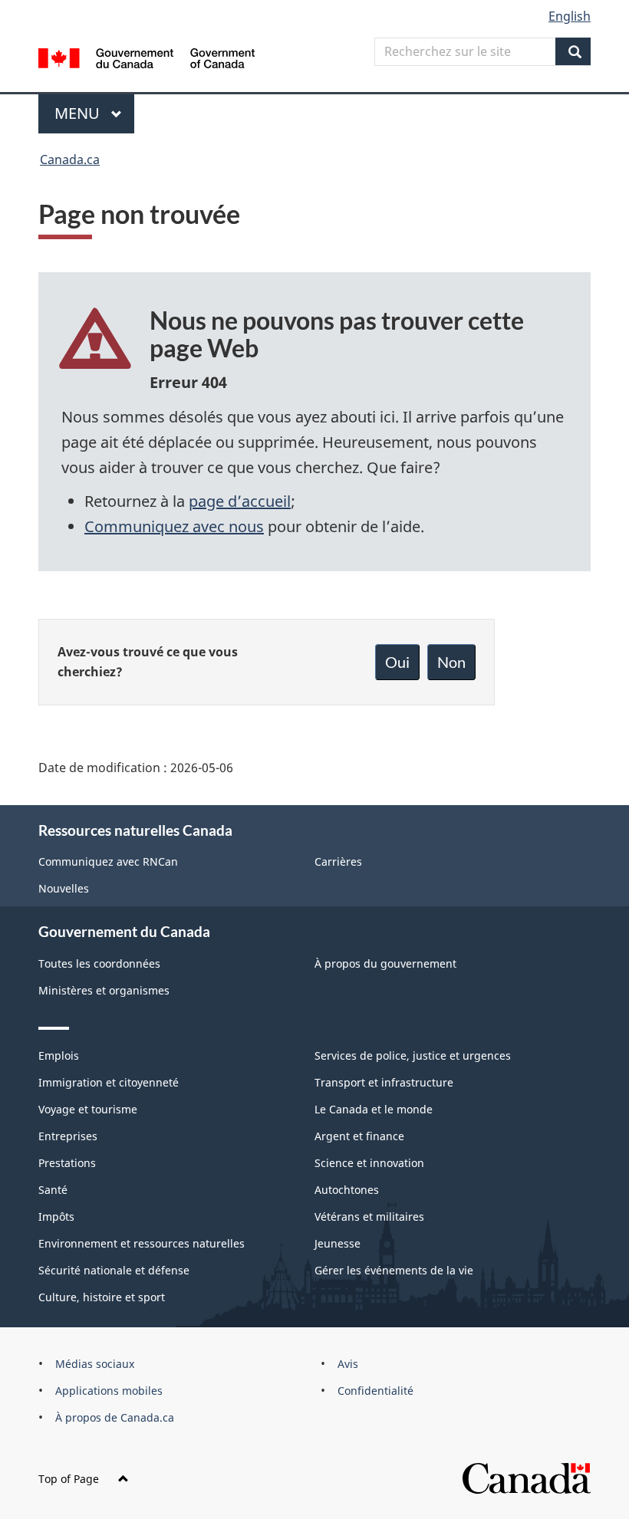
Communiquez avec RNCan (108, 861)
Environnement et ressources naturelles (141, 1243)
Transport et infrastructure (383, 1082)
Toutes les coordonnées (99, 963)
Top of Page (68, 1478)
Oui (397, 662)
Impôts (56, 1216)
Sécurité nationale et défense (113, 1270)
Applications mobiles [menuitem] (109, 1390)
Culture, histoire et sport (101, 1297)
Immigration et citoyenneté (108, 1082)
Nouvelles (63, 888)
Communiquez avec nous (174, 526)
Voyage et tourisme (87, 1109)
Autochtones (346, 1189)
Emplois (58, 1055)
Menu (94, 113)
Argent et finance (359, 1136)
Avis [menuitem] (348, 1363)
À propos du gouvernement (385, 963)
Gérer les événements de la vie (393, 1270)
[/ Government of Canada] (146, 57)
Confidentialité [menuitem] (375, 1390)
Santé (53, 1189)
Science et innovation (369, 1163)
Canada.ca (70, 159)
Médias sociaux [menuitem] (94, 1363)
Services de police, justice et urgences (412, 1055)
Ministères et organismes (104, 990)
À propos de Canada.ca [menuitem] (114, 1417)
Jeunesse (337, 1243)
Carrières (338, 861)
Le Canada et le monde (373, 1109)
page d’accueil (240, 501)
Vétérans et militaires (369, 1216)
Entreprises (67, 1136)
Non (451, 662)
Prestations (67, 1163)
